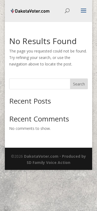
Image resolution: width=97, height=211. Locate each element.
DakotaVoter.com (41, 156)
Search (79, 84)
